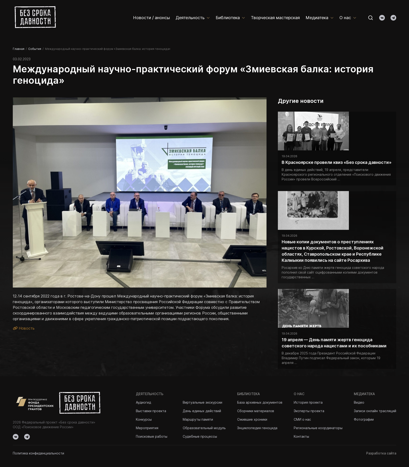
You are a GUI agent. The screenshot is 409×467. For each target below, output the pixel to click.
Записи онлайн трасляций (375, 411)
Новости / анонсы (151, 17)
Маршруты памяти (198, 419)
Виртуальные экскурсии (202, 402)
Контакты (301, 436)
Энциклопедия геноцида (257, 428)
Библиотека (228, 17)
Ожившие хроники (252, 419)
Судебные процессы (200, 436)
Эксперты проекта (309, 411)
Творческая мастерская (275, 17)
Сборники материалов (255, 411)
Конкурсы (144, 419)
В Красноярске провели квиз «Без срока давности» (336, 162)
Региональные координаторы (318, 428)
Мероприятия (147, 428)
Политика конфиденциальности (38, 453)
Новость (26, 328)
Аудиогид (143, 402)
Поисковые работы (151, 436)
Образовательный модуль (204, 428)
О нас (345, 17)
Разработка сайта (381, 453)
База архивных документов (259, 402)
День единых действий (202, 411)
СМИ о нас (302, 419)
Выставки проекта (151, 411)
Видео (359, 402)
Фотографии (364, 419)
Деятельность (190, 17)
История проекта (308, 402)
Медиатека (317, 17)
